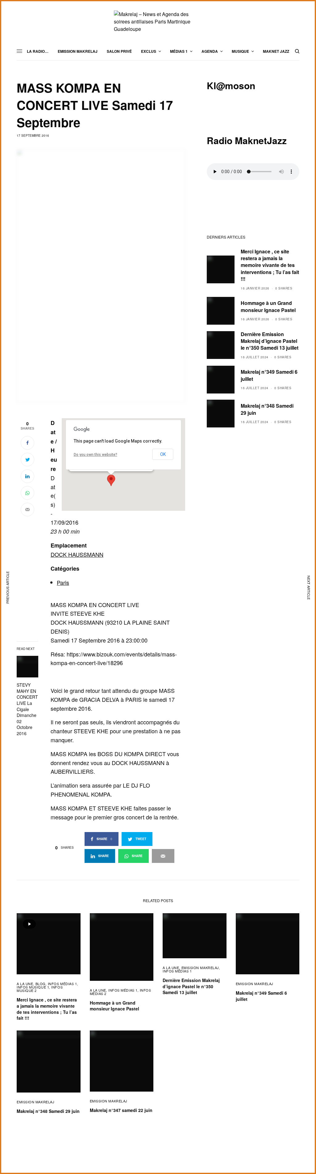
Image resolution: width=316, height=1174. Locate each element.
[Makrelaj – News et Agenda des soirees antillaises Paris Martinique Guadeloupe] (158, 21)
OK (163, 454)
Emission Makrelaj (200, 967)
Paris (63, 582)
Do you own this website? (95, 454)
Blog (40, 983)
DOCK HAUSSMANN (77, 554)
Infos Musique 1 (33, 987)
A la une (25, 983)
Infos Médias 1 (62, 983)
